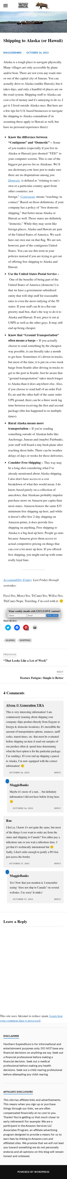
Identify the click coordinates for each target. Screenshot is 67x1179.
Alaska (10, 640)
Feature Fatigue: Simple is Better (42, 678)
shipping (25, 640)
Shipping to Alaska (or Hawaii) (33, 40)
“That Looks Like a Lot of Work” (25, 660)
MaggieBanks (12, 53)
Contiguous (27, 196)
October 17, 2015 (19, 864)
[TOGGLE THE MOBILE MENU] (5, 6)
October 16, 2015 (37, 53)
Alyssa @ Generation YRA (25, 705)
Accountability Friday (17, 580)
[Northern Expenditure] (33, 4)
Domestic (14, 180)
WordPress (41, 1172)
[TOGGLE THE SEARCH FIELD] (61, 6)
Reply (57, 773)
